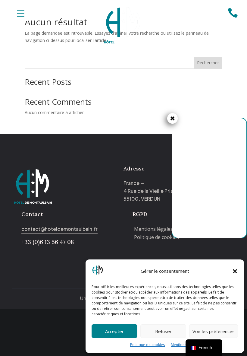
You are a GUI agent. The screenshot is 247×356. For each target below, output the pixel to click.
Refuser (163, 331)
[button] (235, 271)
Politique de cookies (147, 344)
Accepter (114, 331)
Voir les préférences (213, 331)
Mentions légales (185, 344)
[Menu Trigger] (20, 13)
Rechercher (208, 62)
